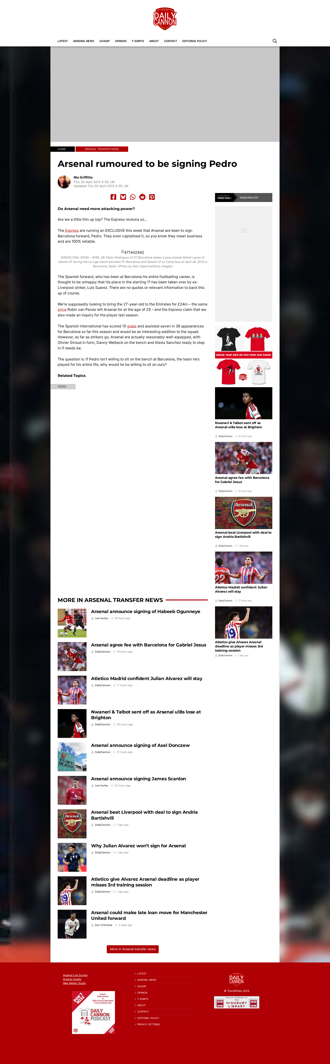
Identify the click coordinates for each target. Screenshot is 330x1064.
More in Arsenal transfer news (110, 600)
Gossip (104, 41)
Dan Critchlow (103, 925)
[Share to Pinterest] (152, 197)
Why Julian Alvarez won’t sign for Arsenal (138, 845)
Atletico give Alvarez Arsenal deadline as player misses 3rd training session (145, 882)
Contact (170, 41)
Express (72, 230)
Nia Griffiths (83, 177)
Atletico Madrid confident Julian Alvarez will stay (146, 678)
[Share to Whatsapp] (132, 197)
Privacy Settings (148, 1024)
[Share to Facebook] (113, 197)
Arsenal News (83, 41)
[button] (275, 41)
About (154, 41)
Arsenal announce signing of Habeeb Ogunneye (145, 611)
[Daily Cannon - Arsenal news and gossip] (165, 18)
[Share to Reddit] (142, 197)
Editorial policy (194, 41)
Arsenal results (72, 979)
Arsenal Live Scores (75, 975)
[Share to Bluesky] (123, 197)
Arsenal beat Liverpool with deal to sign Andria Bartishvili (243, 535)
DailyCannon (102, 651)
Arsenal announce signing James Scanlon (138, 778)
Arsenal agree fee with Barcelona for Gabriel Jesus (148, 645)
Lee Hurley (101, 618)
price (62, 309)
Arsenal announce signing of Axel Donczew (140, 745)
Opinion (120, 41)
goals (132, 326)
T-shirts (138, 41)
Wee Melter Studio (74, 983)
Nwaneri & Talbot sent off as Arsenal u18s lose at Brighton (238, 425)
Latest (63, 41)
